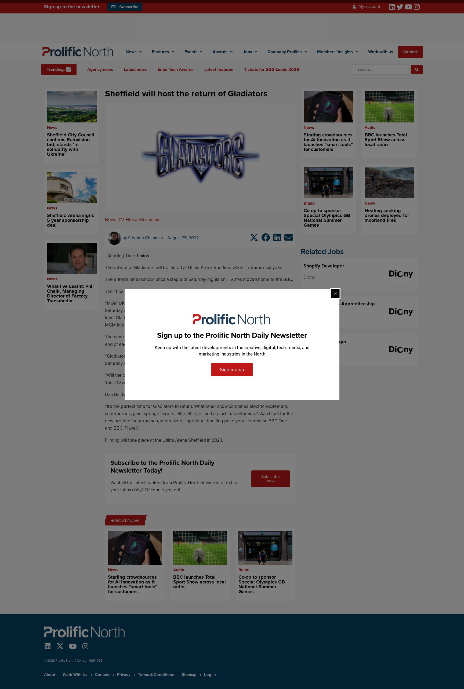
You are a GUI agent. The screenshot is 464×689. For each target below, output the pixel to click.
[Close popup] (335, 293)
